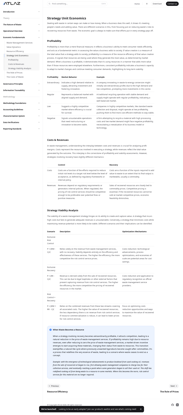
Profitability (54, 40)
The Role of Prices (169, 391)
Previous (55, 386)
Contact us (172, 3)
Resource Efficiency (57, 391)
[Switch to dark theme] (146, 3)
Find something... (79, 3)
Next (173, 386)
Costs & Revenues (58, 139)
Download (157, 3)
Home (137, 4)
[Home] (11, 3)
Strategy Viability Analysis (62, 210)
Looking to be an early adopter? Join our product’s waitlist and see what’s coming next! (88, 409)
